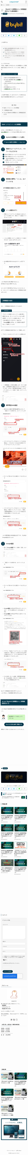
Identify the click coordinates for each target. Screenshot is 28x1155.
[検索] (17, 1020)
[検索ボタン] (2, 2)
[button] (3, 35)
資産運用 (5, 13)
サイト (4, 951)
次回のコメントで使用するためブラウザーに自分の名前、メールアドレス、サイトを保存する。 (14, 957)
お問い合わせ (18, 1150)
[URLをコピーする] (24, 35)
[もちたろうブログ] (14, 2)
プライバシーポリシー (11, 1150)
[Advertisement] (14, 749)
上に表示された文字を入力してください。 (11, 963)
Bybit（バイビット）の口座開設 (11, 107)
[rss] (14, 1020)
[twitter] (11, 1020)
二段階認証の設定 (8, 110)
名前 (4, 941)
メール (5, 946)
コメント (5, 924)
